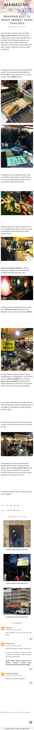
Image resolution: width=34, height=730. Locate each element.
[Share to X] (11, 505)
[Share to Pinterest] (14, 505)
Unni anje (9, 628)
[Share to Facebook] (7, 505)
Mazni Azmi (10, 643)
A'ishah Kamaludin (12, 673)
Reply (30, 639)
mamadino (12, 728)
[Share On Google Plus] (17, 505)
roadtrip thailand (13, 510)
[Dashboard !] (25, 18)
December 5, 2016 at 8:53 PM (13, 675)
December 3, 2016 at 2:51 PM (13, 630)
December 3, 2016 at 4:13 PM (13, 645)
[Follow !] (24, 20)
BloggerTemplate (25, 728)
